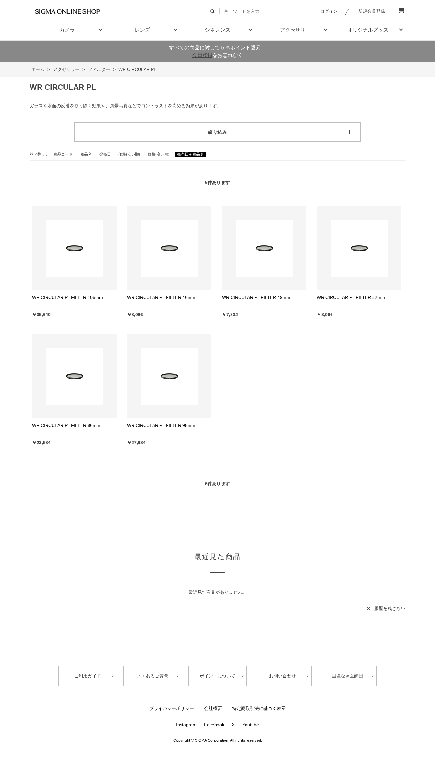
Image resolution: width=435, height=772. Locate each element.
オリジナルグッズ (367, 29)
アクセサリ (292, 29)
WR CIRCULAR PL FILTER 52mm (351, 297)
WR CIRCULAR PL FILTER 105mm (67, 297)
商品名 (86, 154)
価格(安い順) (129, 154)
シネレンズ (217, 29)
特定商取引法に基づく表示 (259, 708)
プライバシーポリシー (171, 708)
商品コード (63, 154)
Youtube (250, 724)
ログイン (329, 11)
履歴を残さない (389, 608)
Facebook (214, 724)
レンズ (142, 29)
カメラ (67, 29)
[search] (212, 11)
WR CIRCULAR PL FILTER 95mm (161, 425)
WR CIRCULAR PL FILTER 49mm (256, 297)
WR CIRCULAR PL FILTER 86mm (66, 425)
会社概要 (213, 708)
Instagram (186, 724)
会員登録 (202, 55)
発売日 (105, 154)
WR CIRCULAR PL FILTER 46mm (161, 297)
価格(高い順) (158, 154)
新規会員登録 (371, 11)
